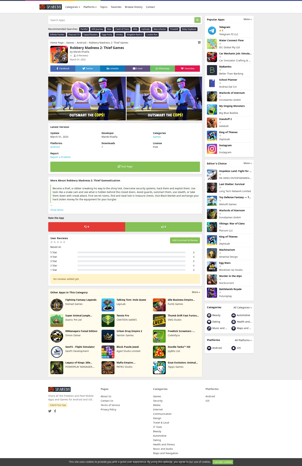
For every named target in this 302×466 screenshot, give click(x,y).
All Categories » (242, 307)
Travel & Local (161, 422)
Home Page (57, 42)
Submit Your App (58, 405)
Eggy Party (107, 34)
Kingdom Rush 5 (134, 34)
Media (156, 405)
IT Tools (157, 427)
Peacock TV (74, 34)
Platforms (89, 7)
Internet (158, 409)
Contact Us (107, 400)
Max (109, 29)
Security (158, 400)
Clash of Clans (122, 29)
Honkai (119, 34)
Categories (71, 7)
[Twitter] (49, 410)
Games (70, 42)
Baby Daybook (189, 29)
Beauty (216, 315)
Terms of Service (110, 405)
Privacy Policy (108, 409)
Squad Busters (91, 34)
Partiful (84, 29)
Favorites (116, 7)
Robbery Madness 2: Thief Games (108, 42)
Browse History (133, 7)
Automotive (243, 315)
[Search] (197, 20)
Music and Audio (219, 328)
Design (157, 418)
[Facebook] (54, 410)
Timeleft (174, 29)
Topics (103, 7)
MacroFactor (160, 29)
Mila (135, 29)
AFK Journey (97, 29)
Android (81, 42)
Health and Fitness (244, 321)
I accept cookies (223, 462)
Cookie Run (151, 34)
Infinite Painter (57, 34)
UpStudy (145, 29)
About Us (106, 396)
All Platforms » (243, 340)
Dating (216, 321)
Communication (162, 413)
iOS (238, 348)
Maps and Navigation (244, 328)
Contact (150, 7)
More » (196, 292)
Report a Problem (60, 157)
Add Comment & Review (185, 240)
